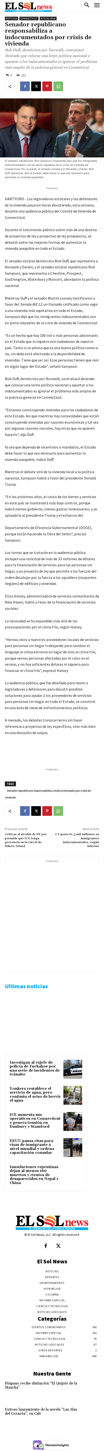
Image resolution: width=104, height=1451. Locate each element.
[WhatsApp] (58, 86)
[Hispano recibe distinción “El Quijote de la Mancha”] (89, 1390)
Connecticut (28, 18)
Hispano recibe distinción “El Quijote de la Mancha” (41, 1385)
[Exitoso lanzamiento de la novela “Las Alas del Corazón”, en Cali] (89, 1416)
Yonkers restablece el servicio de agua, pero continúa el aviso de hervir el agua (35, 1094)
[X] (36, 86)
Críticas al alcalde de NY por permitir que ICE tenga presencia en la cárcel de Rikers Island (26, 840)
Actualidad (48, 18)
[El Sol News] (28, 7)
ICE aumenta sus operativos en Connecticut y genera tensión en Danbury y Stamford (35, 1120)
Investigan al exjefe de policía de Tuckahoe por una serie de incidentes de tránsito (35, 1068)
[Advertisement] (52, 916)
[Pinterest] (47, 86)
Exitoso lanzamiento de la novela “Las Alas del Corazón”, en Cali (41, 1411)
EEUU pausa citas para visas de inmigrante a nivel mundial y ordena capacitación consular (32, 1147)
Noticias (11, 18)
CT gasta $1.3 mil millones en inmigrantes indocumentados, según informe (77, 840)
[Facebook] (25, 86)
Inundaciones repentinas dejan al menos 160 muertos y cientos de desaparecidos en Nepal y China (34, 1175)
